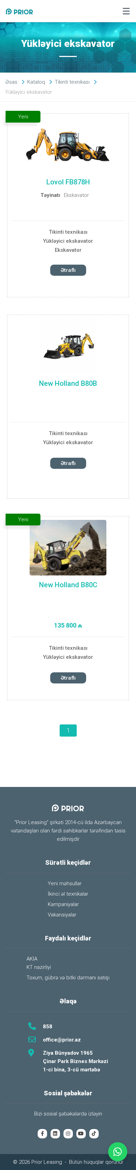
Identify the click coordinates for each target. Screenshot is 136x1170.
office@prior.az (62, 1040)
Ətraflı (68, 270)
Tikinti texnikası (68, 232)
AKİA (32, 959)
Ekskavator (76, 195)
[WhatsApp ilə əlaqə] (117, 1151)
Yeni (23, 117)
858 (47, 1026)
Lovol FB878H (68, 182)
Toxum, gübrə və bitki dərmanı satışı (68, 977)
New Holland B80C (68, 585)
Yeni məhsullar (65, 883)
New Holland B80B (68, 383)
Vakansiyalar (62, 915)
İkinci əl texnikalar (68, 894)
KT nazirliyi (39, 967)
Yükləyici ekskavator (68, 241)
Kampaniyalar (63, 904)
